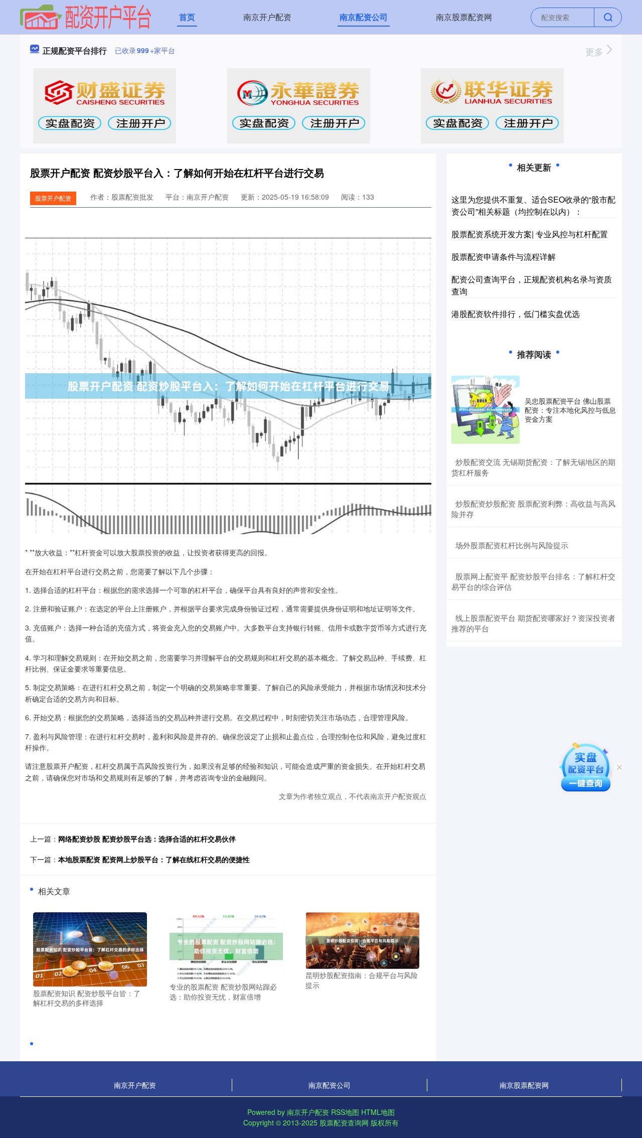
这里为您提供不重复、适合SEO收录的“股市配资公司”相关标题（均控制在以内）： (533, 205)
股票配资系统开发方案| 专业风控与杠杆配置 (529, 234)
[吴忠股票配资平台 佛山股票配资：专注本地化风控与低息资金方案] (485, 410)
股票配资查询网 (344, 1122)
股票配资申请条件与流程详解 (503, 256)
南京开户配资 (267, 17)
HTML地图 (378, 1112)
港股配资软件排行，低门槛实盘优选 (515, 313)
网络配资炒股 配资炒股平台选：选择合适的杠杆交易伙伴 (147, 839)
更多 (595, 51)
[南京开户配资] (85, 16)
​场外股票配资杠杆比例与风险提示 (511, 545)
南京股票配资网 (464, 17)
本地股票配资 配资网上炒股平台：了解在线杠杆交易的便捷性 (154, 859)
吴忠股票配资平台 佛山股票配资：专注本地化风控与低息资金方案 (570, 410)
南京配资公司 (364, 17)
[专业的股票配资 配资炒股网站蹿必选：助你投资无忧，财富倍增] (226, 945)
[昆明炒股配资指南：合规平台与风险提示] (362, 939)
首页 (187, 17)
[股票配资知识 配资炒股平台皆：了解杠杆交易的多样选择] (90, 948)
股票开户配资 (53, 198)
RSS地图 (345, 1112)
